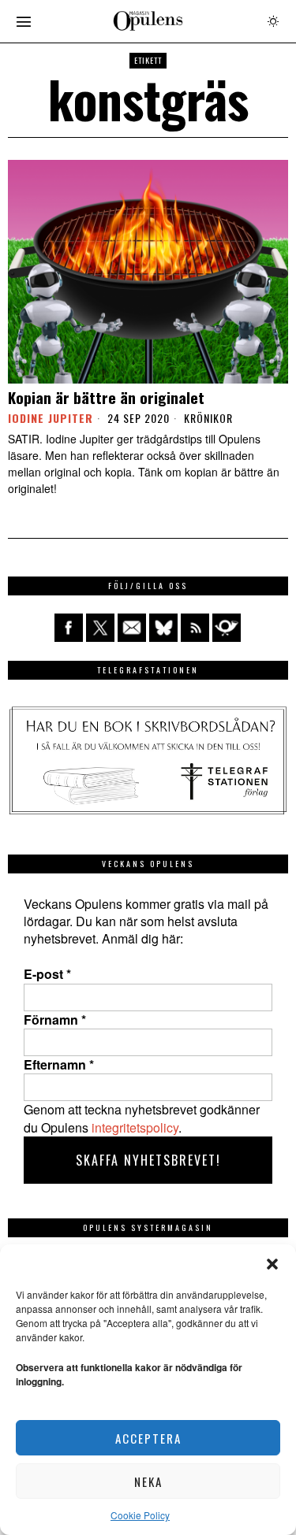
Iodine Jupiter (50, 418)
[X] (100, 628)
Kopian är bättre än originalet (106, 397)
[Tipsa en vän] (132, 628)
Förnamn (55, 1020)
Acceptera (148, 1438)
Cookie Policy (140, 1515)
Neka (148, 1481)
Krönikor (208, 418)
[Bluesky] (163, 628)
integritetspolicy (135, 1127)
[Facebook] (68, 628)
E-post (47, 974)
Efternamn (59, 1064)
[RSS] (195, 628)
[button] (272, 1264)
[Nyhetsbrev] (226, 628)
